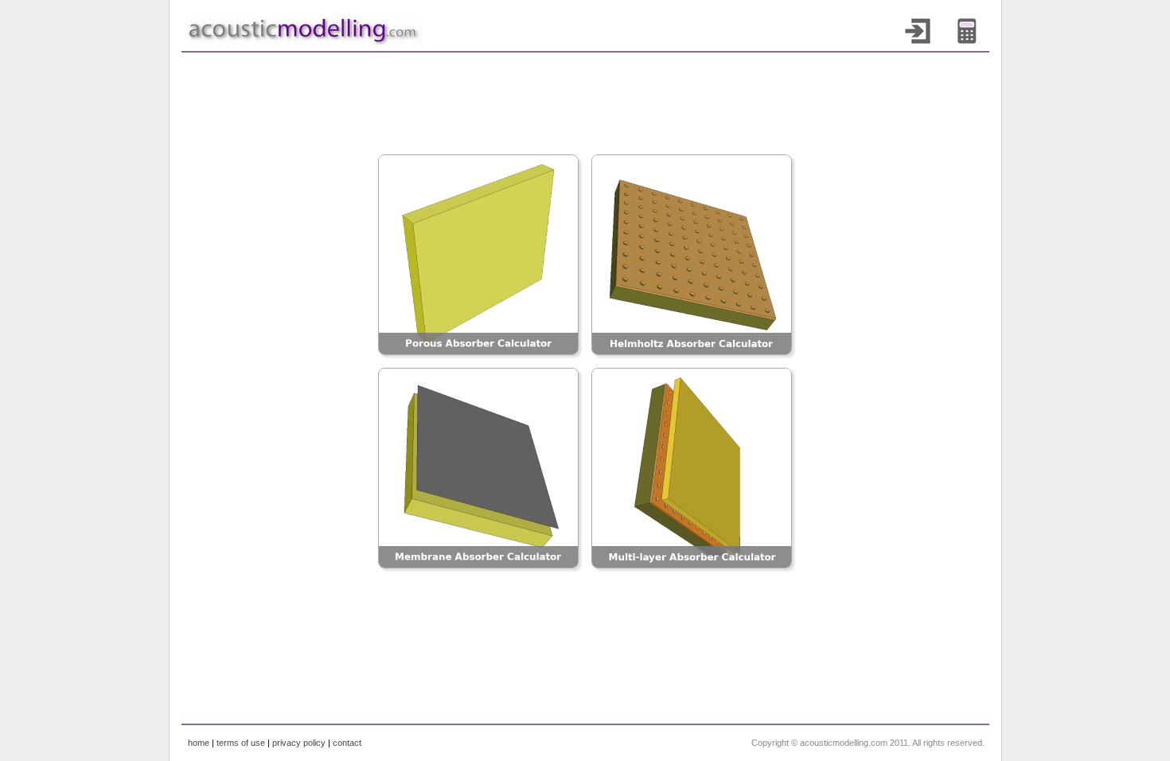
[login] (923, 31)
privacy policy (299, 742)
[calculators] (972, 31)
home (198, 742)
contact (347, 742)
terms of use (240, 742)
